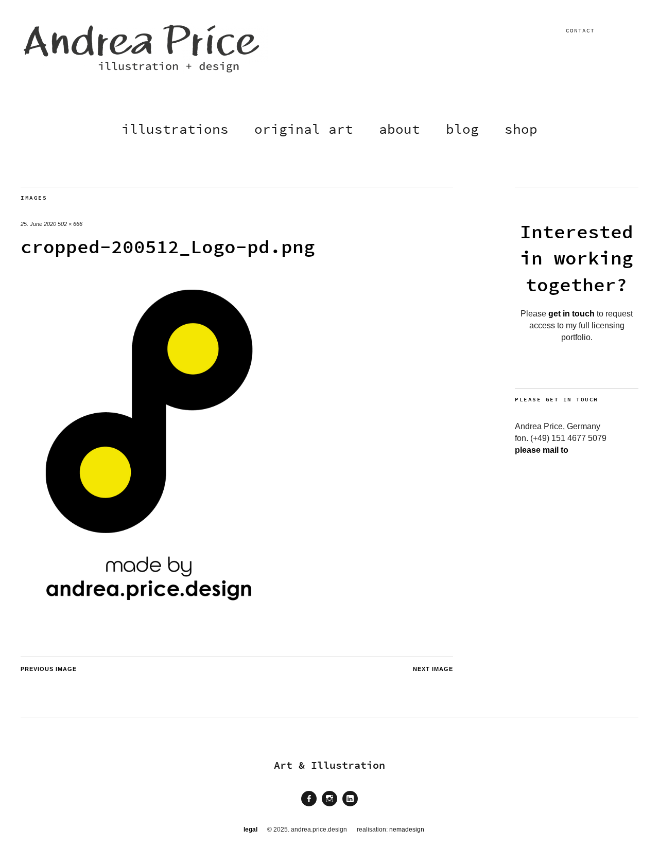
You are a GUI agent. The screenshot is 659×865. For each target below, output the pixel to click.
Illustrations (175, 128)
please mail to (541, 450)
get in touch (571, 313)
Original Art (303, 128)
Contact (580, 30)
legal (250, 829)
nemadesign (406, 829)
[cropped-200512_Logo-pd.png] (150, 608)
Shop (521, 128)
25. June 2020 (38, 224)
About (399, 128)
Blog (462, 128)
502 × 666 (70, 224)
